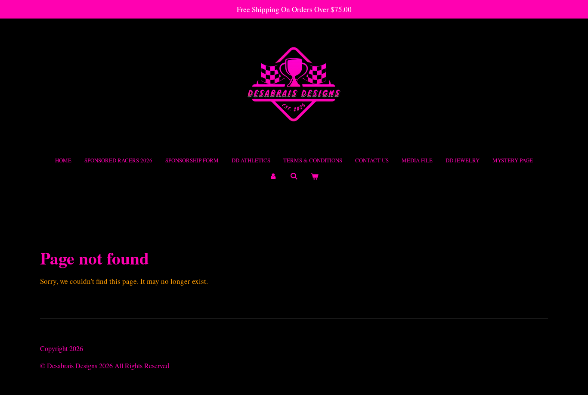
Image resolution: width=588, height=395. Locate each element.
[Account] (273, 177)
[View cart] (314, 177)
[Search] (294, 176)
